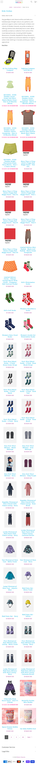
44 (23, 737)
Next (29, 737)
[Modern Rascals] (19, 2)
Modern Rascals (21, 757)
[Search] (31, 2)
